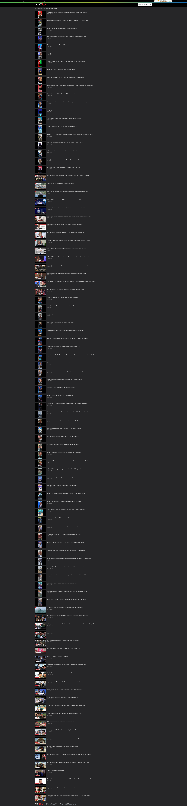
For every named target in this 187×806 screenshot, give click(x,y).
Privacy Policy (61, 803)
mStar (18, 1)
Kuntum (53, 1)
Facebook (67, 803)
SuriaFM (57, 1)
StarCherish (29, 1)
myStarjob (45, 1)
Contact (51, 803)
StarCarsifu (35, 1)
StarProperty (23, 1)
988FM (62, 1)
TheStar (6, 1)
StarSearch (40, 1)
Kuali (50, 1)
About (47, 803)
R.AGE (14, 1)
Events (10, 1)
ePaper (2, 1)
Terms (56, 803)
